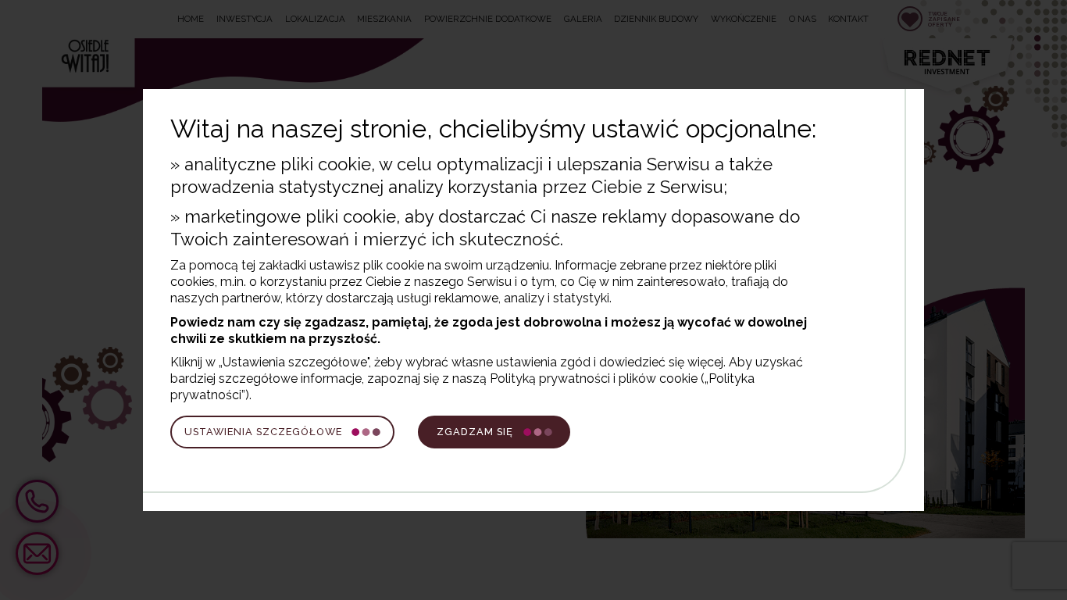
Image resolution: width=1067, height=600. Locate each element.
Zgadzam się (475, 432)
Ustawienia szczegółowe (263, 432)
